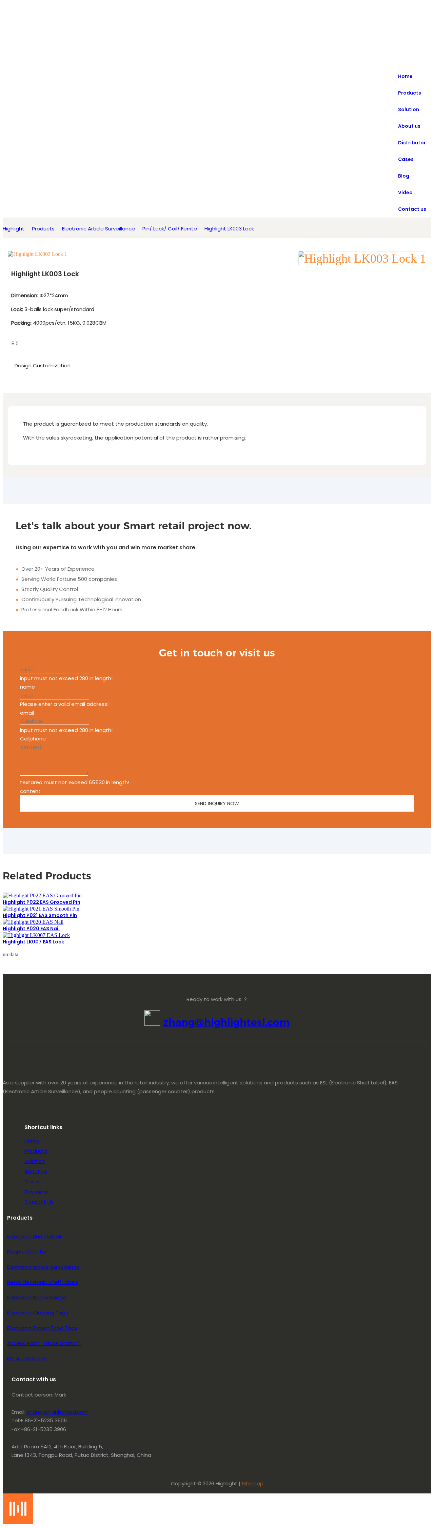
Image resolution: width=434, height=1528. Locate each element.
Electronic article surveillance (43, 1266)
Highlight (13, 228)
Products (43, 228)
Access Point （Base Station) (44, 1343)
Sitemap (252, 1483)
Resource (36, 1191)
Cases (32, 1181)
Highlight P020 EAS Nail (31, 928)
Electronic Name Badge (36, 1297)
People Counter (27, 1251)
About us (35, 1171)
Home (32, 1140)
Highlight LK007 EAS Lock (33, 941)
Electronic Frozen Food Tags (42, 1327)
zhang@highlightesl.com (226, 1022)
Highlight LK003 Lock (229, 228)
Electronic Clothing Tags (37, 1312)
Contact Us (39, 1201)
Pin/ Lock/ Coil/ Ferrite (169, 228)
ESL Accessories (26, 1358)
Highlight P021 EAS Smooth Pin (40, 915)
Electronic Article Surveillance (98, 228)
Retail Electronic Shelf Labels (42, 1282)
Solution (34, 1161)
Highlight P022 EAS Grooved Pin (41, 902)
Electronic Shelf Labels (35, 1236)
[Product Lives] (18, 1522)
